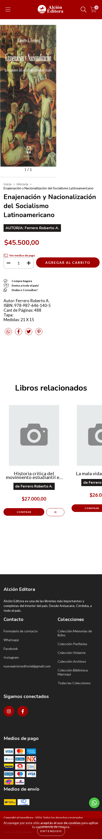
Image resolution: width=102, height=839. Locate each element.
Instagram (11, 657)
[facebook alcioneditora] (22, 711)
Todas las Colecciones (74, 683)
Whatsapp (11, 640)
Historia (22, 184)
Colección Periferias (72, 644)
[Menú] (8, 9)
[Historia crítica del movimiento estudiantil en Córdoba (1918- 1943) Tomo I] (55, 512)
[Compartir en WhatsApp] (8, 331)
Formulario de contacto (21, 631)
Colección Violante (72, 653)
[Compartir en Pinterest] (38, 334)
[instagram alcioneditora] (9, 711)
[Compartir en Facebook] (19, 334)
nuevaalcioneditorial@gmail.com (27, 666)
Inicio (8, 184)
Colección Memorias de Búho (75, 633)
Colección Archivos (72, 661)
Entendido (51, 831)
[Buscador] (83, 9)
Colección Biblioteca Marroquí (73, 672)
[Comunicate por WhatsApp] (94, 803)
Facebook (11, 649)
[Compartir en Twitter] (29, 334)
